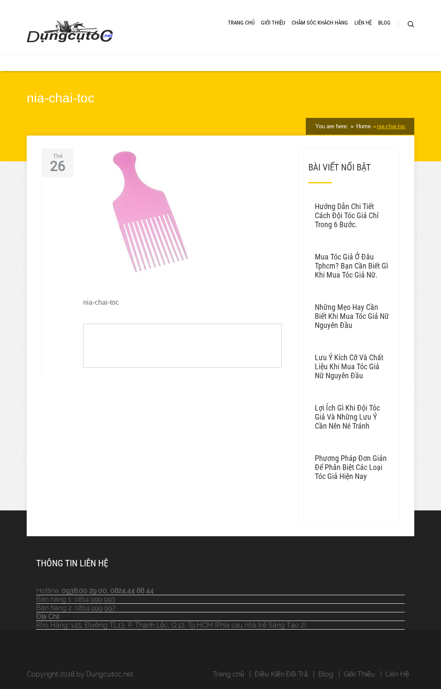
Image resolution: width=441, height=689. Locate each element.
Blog (384, 22)
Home (362, 126)
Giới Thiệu (273, 22)
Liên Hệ (363, 22)
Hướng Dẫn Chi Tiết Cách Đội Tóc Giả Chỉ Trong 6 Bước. (347, 215)
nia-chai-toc (391, 126)
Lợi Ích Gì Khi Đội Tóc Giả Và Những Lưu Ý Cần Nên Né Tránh (347, 416)
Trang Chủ (241, 22)
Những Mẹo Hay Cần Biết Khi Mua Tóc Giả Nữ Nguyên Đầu (352, 316)
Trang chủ (228, 674)
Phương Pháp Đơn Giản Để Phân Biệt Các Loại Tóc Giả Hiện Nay (351, 467)
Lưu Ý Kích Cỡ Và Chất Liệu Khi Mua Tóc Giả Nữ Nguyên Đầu (349, 366)
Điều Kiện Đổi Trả (281, 674)
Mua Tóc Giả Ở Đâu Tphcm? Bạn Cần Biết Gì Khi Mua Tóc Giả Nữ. (351, 265)
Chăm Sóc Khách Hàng (320, 22)
